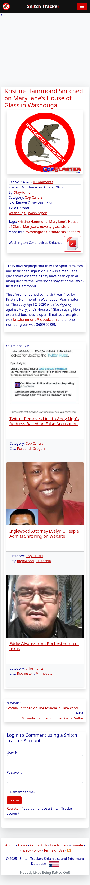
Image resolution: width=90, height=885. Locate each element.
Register (13, 808)
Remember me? (22, 792)
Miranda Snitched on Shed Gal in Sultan (53, 718)
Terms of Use (54, 850)
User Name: (16, 752)
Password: (15, 772)
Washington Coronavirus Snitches (53, 231)
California (43, 561)
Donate (77, 845)
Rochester (25, 673)
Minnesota (44, 673)
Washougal (17, 213)
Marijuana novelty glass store (46, 226)
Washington (37, 213)
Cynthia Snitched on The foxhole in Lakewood (42, 708)
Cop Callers (33, 197)
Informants (35, 668)
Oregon (38, 448)
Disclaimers (59, 845)
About (10, 845)
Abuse (22, 845)
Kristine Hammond (33, 221)
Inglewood (25, 561)
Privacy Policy (30, 850)
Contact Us (39, 845)
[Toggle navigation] (82, 6)
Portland (24, 448)
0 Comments (43, 182)
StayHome (22, 192)
